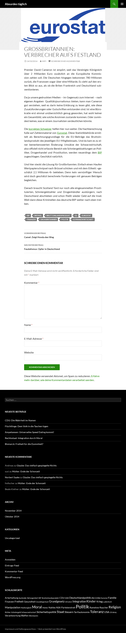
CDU (61, 597)
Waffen (24, 615)
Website (29, 352)
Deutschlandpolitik (80, 597)
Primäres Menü (122, 4)
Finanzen (31, 219)
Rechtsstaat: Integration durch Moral (23, 438)
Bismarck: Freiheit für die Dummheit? (24, 444)
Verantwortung (13, 615)
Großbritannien (48, 219)
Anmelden (10, 559)
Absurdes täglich (16, 4)
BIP (100, 152)
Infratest (68, 602)
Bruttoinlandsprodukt (58, 215)
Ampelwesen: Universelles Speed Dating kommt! (29, 432)
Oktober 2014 (12, 516)
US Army (113, 612)
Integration (79, 601)
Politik (64, 219)
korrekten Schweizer (40, 128)
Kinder (91, 601)
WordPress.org (12, 577)
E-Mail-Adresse (33, 338)
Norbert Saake (12, 477)
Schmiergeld (16, 612)
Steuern (69, 611)
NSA (58, 607)
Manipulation (12, 607)
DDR (67, 598)
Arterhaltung (11, 597)
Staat (60, 612)
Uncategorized (12, 538)
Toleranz (97, 612)
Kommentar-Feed (14, 571)
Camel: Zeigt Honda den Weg (39, 235)
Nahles (52, 607)
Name (28, 324)
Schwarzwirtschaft (83, 219)
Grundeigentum (42, 602)
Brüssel (38, 215)
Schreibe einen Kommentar (65, 61)
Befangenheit (32, 598)
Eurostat (62, 132)
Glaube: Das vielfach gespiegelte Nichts (37, 465)
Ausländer (23, 598)
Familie (112, 597)
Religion (115, 607)
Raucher (104, 607)
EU (76, 215)
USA (106, 611)
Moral (37, 607)
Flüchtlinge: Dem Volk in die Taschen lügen (26, 426)
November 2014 (13, 510)
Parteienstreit (68, 607)
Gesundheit (30, 601)
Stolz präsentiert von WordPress (52, 629)
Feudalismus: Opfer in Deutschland (42, 247)
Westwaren (33, 616)
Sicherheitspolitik (46, 611)
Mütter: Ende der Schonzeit (26, 471)
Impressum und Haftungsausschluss (20, 629)
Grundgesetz (57, 601)
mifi (44, 61)
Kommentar (31, 282)
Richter (8, 612)
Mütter (45, 608)
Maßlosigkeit (26, 608)
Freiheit (19, 601)
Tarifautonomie (82, 612)
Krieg (99, 601)
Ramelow (94, 607)
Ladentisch (107, 602)
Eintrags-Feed (12, 565)
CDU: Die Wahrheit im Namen (20, 420)
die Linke (95, 597)
